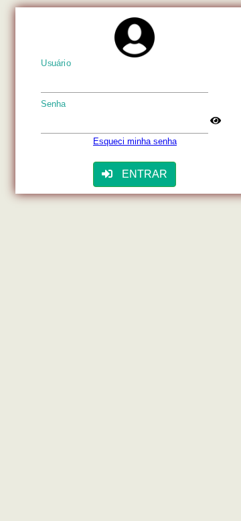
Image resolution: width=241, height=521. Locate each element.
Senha (53, 104)
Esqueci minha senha (135, 141)
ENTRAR (143, 174)
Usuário (56, 63)
